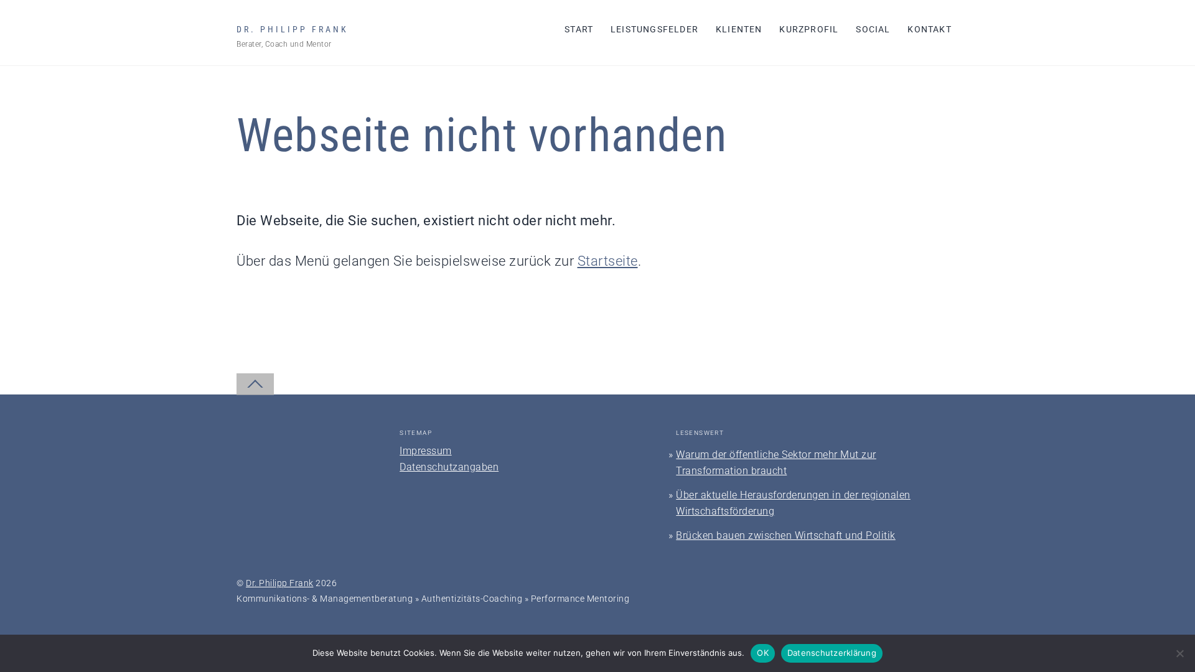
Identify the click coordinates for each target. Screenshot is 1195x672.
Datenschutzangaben (449, 467)
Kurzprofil (808, 29)
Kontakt (929, 29)
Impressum (426, 451)
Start (579, 29)
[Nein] (1179, 653)
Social (873, 29)
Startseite (608, 261)
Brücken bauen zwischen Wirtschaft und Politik (786, 535)
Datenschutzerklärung (831, 653)
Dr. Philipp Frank (280, 583)
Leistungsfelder (654, 29)
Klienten (739, 29)
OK (763, 653)
